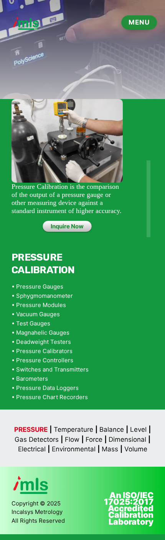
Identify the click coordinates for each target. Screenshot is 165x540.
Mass (110, 449)
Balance (111, 429)
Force (94, 439)
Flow (72, 439)
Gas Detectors (37, 439)
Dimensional (127, 439)
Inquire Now (67, 226)
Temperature (73, 429)
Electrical (32, 449)
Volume (135, 449)
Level (138, 429)
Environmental (74, 449)
